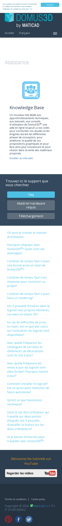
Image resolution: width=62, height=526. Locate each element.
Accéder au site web (21, 158)
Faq (31, 194)
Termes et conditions (16, 499)
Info (31, 9)
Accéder (9, 33)
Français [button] (24, 33)
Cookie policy (38, 499)
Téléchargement (31, 216)
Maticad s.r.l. (42, 506)
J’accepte (49, 5)
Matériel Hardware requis (31, 205)
